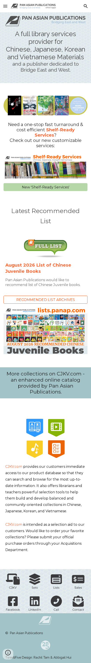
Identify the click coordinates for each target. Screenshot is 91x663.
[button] (5, 6)
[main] (45, 51)
